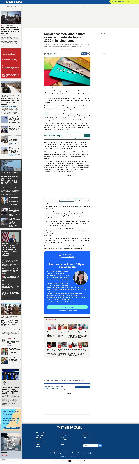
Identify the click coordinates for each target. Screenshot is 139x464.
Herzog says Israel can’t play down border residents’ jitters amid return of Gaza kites (14, 139)
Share (85, 53)
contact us (62, 444)
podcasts (38, 446)
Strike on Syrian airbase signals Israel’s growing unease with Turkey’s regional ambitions (13, 341)
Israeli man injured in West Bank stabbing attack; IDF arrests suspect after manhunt (14, 221)
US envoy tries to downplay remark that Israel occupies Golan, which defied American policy (15, 360)
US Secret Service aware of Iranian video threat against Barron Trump (10, 68)
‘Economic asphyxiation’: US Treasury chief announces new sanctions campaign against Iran (10, 278)
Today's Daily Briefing (10, 412)
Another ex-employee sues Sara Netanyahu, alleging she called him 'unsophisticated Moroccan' (10, 53)
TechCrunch (65, 129)
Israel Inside (39, 437)
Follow (54, 53)
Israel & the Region (41, 432)
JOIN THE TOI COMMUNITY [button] (82, 387)
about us (62, 437)
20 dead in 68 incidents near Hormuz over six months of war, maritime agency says (10, 286)
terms (85, 138)
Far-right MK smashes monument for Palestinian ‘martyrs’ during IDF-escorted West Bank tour (9, 180)
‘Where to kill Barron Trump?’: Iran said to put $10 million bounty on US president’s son (51, 352)
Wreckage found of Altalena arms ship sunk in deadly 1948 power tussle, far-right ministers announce (62, 352)
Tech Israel (52, 380)
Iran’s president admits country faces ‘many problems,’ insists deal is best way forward (82, 334)
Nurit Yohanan (13, 214)
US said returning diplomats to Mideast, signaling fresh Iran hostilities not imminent (10, 270)
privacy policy (63, 435)
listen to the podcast (12, 427)
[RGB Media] (70, 461)
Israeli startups (67, 380)
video (37, 449)
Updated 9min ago (10, 25)
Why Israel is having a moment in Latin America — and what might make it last (10, 390)
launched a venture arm (66, 201)
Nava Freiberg (5, 106)
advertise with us (63, 439)
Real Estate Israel (40, 442)
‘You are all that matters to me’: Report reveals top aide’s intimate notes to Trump (51, 334)
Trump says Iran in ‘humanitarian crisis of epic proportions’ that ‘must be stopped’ (9, 251)
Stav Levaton (9, 345)
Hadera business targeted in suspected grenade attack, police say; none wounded (10, 61)
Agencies (11, 226)
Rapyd (46, 114)
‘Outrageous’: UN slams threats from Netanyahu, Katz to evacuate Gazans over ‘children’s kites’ (14, 119)
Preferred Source (74, 49)
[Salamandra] (82, 460)
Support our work (67, 307)
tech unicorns (81, 380)
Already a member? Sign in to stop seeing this (67, 310)
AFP (4, 289)
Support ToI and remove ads (131, 1)
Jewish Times (39, 435)
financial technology (59, 380)
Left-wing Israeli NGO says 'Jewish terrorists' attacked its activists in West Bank (10, 75)
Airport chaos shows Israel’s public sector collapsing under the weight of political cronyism (72, 334)
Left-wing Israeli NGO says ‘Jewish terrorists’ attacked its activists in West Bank (10, 30)
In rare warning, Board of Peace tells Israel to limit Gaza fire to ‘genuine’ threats (10, 101)
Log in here (87, 390)
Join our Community (118, 2)
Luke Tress (48, 53)
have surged (80, 206)
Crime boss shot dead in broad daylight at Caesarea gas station (61, 334)
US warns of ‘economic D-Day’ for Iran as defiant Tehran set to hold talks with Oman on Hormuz (10, 294)
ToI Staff (3, 35)
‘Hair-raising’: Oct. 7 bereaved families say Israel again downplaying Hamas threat (14, 129)
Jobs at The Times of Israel (65, 442)
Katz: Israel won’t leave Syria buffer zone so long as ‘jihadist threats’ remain (10, 323)
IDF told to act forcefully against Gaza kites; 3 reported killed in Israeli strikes (14, 150)
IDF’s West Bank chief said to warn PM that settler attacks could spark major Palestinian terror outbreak (14, 201)
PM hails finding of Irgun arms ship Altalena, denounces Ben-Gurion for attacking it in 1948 (72, 352)
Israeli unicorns (75, 380)
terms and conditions (64, 432)
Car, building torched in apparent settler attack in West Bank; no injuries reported (14, 211)
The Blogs (38, 444)
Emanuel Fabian (12, 106)
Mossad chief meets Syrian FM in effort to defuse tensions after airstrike (82, 352)
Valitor (77, 199)
